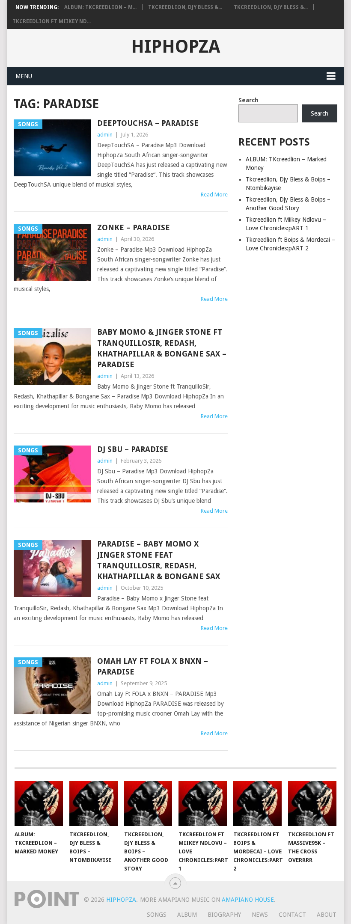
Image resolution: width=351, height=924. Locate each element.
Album (187, 914)
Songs (157, 914)
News (260, 914)
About (326, 914)
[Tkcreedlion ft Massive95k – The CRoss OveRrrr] (312, 803)
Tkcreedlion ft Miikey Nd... (51, 21)
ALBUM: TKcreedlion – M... (100, 7)
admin (105, 134)
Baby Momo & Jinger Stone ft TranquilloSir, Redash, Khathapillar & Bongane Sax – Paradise (161, 348)
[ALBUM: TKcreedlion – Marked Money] (39, 803)
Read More (214, 194)
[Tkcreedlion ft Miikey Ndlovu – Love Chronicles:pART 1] (202, 803)
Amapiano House (248, 899)
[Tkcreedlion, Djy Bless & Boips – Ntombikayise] (93, 803)
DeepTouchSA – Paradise (148, 123)
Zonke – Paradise (133, 227)
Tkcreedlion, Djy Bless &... (185, 7)
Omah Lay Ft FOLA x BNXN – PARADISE (152, 666)
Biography (224, 914)
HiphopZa (175, 47)
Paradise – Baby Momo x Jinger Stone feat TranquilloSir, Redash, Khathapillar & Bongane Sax (158, 560)
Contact (292, 914)
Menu (23, 76)
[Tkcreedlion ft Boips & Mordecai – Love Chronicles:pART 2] (257, 803)
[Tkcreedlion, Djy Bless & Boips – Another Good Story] (148, 803)
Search (248, 100)
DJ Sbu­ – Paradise (132, 449)
